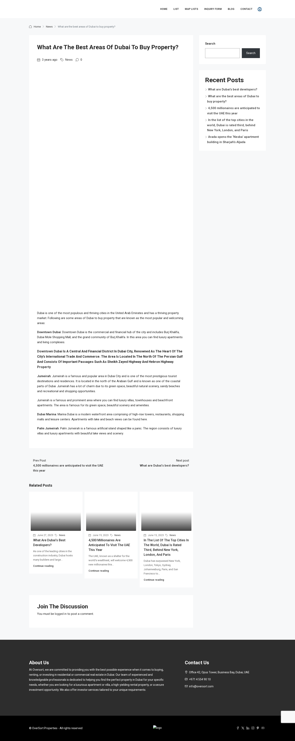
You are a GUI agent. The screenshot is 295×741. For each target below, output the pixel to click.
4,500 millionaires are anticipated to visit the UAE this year (109, 545)
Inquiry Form (213, 9)
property (44, 367)
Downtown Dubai (49, 351)
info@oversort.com (201, 686)
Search (210, 43)
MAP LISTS (191, 9)
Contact (246, 9)
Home (163, 9)
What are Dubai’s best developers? (232, 89)
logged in (61, 614)
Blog (231, 9)
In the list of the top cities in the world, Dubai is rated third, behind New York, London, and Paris (231, 125)
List (176, 9)
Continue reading (43, 565)
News (49, 26)
